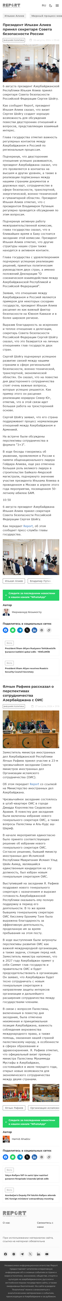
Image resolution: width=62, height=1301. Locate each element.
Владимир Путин (40, 580)
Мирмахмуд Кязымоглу (27, 612)
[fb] (5, 630)
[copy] (49, 630)
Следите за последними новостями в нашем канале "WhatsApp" (32, 595)
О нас (6, 1222)
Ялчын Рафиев (14, 1107)
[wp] (13, 630)
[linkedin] (34, 630)
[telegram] (20, 630)
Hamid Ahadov (21, 1139)
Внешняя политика (14, 40)
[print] (41, 630)
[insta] (14, 1254)
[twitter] (27, 630)
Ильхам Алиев (14, 15)
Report (28, 526)
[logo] (11, 5)
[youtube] (47, 1254)
